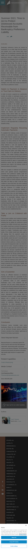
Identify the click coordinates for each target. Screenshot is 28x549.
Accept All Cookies (14, 541)
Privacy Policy (23, 534)
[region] (14, 536)
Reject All (14, 537)
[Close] (26, 525)
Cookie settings (14, 546)
